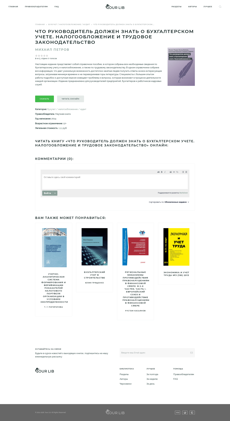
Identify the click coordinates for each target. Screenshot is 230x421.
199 (60, 128)
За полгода (152, 374)
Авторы (192, 7)
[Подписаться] (191, 352)
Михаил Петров (52, 50)
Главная (13, 7)
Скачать (44, 99)
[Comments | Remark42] (115, 187)
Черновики (126, 383)
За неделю (152, 379)
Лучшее (208, 7)
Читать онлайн (70, 99)
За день (151, 383)
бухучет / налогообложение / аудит (69, 24)
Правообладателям (36, 7)
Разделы (177, 7)
